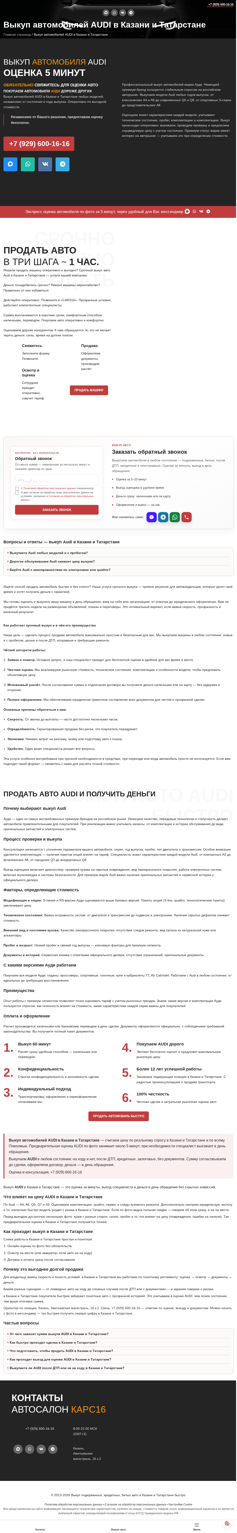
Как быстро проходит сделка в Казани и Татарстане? (53, 1348)
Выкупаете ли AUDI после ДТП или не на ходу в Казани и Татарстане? (67, 1373)
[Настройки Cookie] (223, 1523)
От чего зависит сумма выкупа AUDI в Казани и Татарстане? (59, 1339)
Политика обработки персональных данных (72, 1509)
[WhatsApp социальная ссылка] (114, 12)
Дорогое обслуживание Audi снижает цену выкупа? (52, 561)
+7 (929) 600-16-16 (221, 4)
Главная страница (17, 34)
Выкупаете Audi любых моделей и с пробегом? (49, 553)
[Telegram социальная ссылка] (131, 12)
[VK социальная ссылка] (122, 12)
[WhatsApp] (175, 517)
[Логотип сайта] (12, 4)
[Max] (152, 517)
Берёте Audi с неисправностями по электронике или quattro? (60, 570)
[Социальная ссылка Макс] (106, 12)
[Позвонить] (186, 517)
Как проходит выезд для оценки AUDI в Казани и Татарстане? (60, 1365)
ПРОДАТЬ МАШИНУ (89, 390)
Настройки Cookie (179, 1509)
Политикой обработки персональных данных (49, 488)
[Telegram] (163, 517)
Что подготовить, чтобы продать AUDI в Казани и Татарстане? (61, 1356)
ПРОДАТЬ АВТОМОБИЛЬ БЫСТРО (116, 1116)
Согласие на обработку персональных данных (134, 1509)
